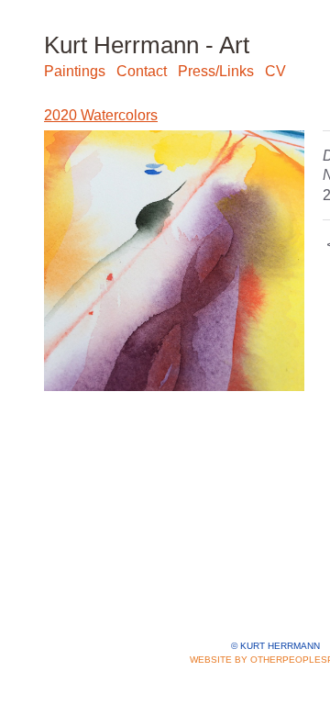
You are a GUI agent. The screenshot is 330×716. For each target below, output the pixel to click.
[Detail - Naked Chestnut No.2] (174, 260)
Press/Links (216, 71)
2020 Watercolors (101, 115)
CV (275, 71)
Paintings (74, 71)
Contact (141, 71)
